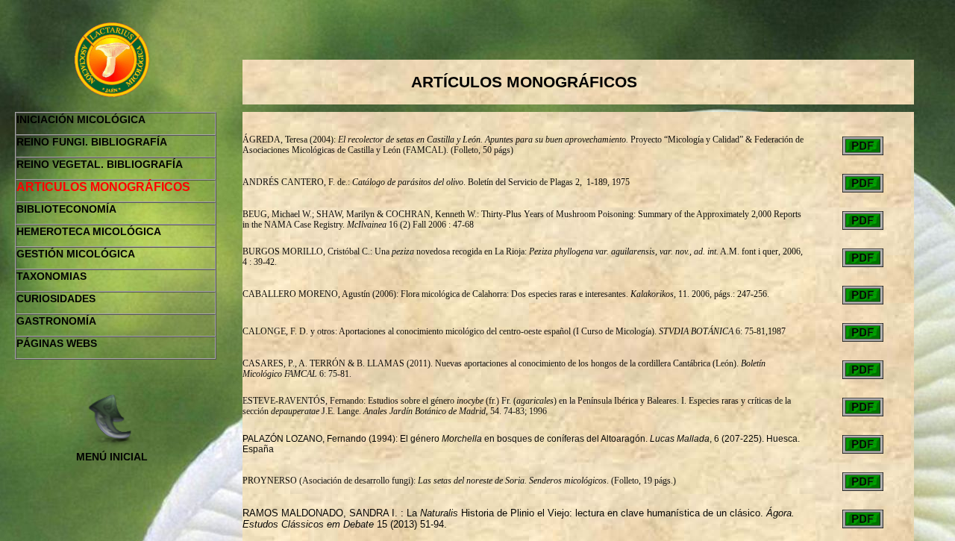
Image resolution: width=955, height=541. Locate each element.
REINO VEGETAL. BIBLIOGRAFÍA (99, 164)
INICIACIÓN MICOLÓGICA (80, 119)
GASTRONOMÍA (56, 321)
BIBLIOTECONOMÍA (66, 209)
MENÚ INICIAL (112, 457)
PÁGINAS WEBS (56, 343)
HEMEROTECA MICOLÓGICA (88, 231)
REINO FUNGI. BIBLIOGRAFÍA (91, 142)
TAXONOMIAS (51, 276)
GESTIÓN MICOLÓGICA (75, 254)
